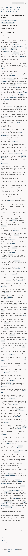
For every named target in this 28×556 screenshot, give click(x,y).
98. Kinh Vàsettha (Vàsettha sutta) (9, 11)
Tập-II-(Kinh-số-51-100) (8, 22)
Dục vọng (9, 297)
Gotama (17, 87)
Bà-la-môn (16, 44)
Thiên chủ (3, 483)
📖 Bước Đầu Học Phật (11, 7)
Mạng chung (8, 507)
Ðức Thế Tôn (4, 163)
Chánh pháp (16, 498)
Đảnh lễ (11, 153)
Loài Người (11, 200)
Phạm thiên (19, 481)
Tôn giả (20, 92)
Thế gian (23, 156)
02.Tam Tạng (9, 10)
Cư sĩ (21, 505)
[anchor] (15, 28)
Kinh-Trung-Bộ (12, 20)
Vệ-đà (18, 122)
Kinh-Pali (4, 20)
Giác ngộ (9, 280)
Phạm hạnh (11, 474)
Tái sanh (18, 480)
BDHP (2, 10)
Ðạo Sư (20, 132)
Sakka (8, 483)
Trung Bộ (16, 10)
